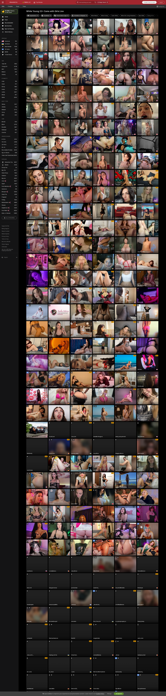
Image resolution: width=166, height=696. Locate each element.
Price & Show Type (62, 15)
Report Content (5, 231)
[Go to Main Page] (13, 2)
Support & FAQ (5, 226)
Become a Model (6, 241)
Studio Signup (5, 244)
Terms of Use (5, 239)
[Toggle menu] (3, 2)
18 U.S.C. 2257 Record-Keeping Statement (7, 250)
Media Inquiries (5, 233)
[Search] (95, 2)
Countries (46, 15)
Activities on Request (79, 15)
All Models (4, 246)
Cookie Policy (100, 693)
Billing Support (5, 228)
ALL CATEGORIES (10, 217)
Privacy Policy (5, 236)
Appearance (33, 15)
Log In (161, 2)
